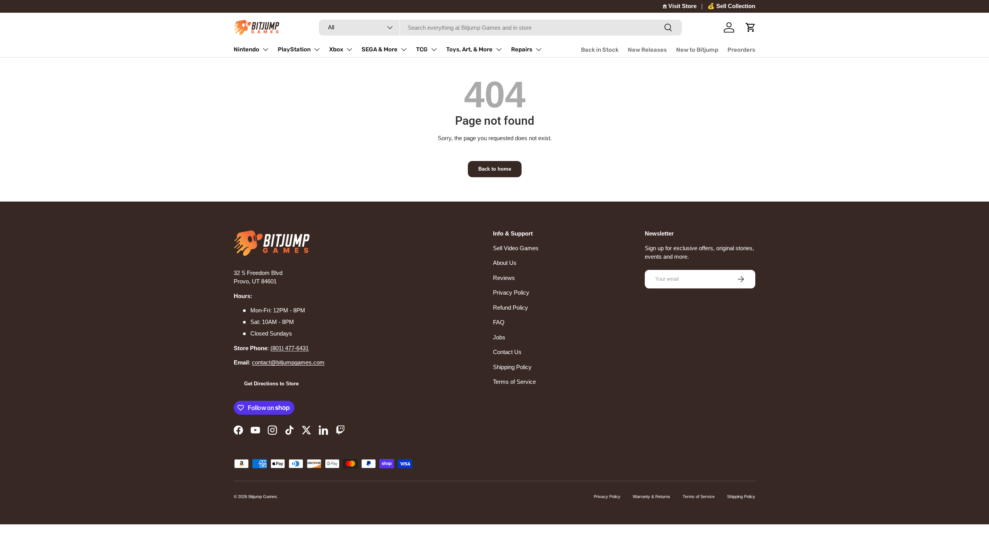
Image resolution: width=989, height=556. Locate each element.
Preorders (741, 49)
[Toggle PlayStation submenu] (316, 49)
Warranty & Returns (651, 496)
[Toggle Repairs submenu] (538, 49)
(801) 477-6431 (289, 348)
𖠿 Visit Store (680, 6)
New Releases (647, 49)
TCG (422, 49)
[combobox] (500, 28)
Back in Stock (600, 49)
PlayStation (294, 49)
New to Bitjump (697, 49)
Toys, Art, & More (469, 49)
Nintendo (246, 49)
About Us (505, 262)
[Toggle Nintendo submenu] (265, 49)
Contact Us (507, 352)
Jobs (499, 337)
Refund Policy (510, 307)
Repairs (521, 49)
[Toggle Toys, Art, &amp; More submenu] (498, 49)
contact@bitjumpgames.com (288, 362)
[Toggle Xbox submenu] (349, 49)
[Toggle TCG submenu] (433, 49)
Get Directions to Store (271, 383)
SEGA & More (380, 49)
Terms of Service (514, 381)
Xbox (336, 49)
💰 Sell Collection (731, 6)
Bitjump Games (262, 496)
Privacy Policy (511, 292)
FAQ (499, 322)
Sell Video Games (516, 248)
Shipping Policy (512, 367)
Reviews (504, 278)
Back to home (494, 169)
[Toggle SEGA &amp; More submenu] (403, 49)
